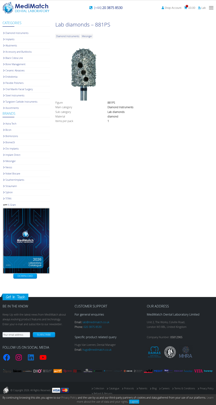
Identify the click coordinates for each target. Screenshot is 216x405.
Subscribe (44, 334)
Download (25, 276)
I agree (134, 401)
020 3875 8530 (93, 327)
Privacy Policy (69, 397)
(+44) (108, 7)
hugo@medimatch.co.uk (97, 350)
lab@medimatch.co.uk (96, 322)
